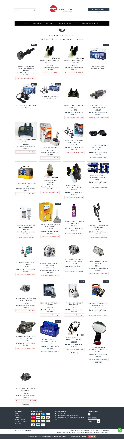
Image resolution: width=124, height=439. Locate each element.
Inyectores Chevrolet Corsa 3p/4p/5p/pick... (98, 107)
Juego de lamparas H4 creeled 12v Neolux (98, 67)
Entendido (92, 437)
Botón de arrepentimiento (101, 432)
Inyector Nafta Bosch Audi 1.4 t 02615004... (98, 226)
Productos (37, 23)
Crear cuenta (94, 12)
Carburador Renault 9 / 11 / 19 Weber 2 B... (26, 390)
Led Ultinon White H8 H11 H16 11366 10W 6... (25, 263)
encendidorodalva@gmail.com (67, 415)
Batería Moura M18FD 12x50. (26, 184)
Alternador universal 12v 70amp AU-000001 (26, 300)
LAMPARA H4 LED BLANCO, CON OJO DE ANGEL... (26, 226)
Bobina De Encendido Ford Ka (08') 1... (26, 141)
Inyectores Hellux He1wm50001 (50, 181)
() (99, 9)
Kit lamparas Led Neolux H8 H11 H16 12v (26, 107)
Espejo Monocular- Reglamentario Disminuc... (98, 348)
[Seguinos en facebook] (89, 414)
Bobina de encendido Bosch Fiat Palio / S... (74, 186)
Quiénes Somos (64, 23)
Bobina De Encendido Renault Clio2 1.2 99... (74, 338)
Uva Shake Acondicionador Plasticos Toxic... (74, 222)
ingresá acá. (88, 432)
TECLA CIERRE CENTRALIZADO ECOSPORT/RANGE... (98, 146)
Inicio (27, 23)
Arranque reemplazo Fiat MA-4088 (98, 262)
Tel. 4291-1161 (61, 414)
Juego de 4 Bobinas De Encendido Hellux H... (98, 176)
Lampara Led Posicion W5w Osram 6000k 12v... (98, 304)
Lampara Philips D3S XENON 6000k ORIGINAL (50, 225)
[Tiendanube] (23, 431)
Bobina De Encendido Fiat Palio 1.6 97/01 (74, 62)
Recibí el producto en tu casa (86, 23)
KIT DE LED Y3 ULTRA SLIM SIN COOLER (50, 304)
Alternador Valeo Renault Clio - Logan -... (50, 264)
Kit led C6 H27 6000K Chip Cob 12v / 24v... (74, 304)
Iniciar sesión (103, 12)
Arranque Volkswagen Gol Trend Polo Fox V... (26, 337)
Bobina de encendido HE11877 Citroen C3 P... (26, 67)
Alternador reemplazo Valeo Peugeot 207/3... (74, 260)
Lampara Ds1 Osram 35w (50, 148)
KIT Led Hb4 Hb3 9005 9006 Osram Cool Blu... (74, 141)
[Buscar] (34, 10)
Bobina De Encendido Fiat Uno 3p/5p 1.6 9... (50, 62)
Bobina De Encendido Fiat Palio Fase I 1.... (74, 107)
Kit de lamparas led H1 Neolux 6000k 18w (50, 97)
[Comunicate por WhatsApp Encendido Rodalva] (120, 430)
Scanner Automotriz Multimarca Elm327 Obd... (49, 340)
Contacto (50, 23)
